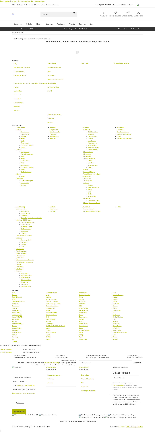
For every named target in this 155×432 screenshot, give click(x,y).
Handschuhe (92, 196)
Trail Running (54, 136)
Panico (48, 330)
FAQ (13, 5)
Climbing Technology (120, 332)
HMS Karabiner (93, 132)
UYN (13, 292)
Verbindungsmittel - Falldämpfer (31, 218)
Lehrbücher (24, 284)
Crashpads (120, 130)
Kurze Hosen (25, 132)
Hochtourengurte (26, 227)
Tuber (90, 167)
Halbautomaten (93, 165)
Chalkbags (86, 176)
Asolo (81, 315)
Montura (115, 297)
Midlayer (23, 136)
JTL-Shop (121, 427)
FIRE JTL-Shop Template (134, 427)
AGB (82, 383)
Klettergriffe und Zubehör (91, 203)
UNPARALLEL (17, 310)
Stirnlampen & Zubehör (24, 235)
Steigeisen (24, 231)
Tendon (14, 308)
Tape (89, 192)
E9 (13, 339)
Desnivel (15, 330)
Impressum (84, 387)
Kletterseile (87, 156)
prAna (115, 301)
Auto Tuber (91, 163)
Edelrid (48, 337)
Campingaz (49, 323)
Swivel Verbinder (93, 147)
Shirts (22, 141)
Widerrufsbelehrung (87, 379)
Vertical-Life (117, 310)
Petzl (80, 337)
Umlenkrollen (92, 145)
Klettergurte (87, 154)
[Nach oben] (0, 431)
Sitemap (50, 383)
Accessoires (25, 183)
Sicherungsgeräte (89, 158)
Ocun (114, 335)
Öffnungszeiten (39, 5)
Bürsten (90, 185)
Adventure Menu (51, 315)
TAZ (80, 306)
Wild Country (16, 312)
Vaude (48, 310)
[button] (139, 4)
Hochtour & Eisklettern (23, 220)
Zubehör (86, 183)
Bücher (18, 271)
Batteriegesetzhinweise (88, 390)
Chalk (89, 194)
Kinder (18, 174)
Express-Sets (92, 136)
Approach (53, 134)
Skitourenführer (26, 280)
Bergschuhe (54, 130)
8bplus (14, 335)
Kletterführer (25, 273)
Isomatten (24, 242)
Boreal (115, 337)
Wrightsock (83, 312)
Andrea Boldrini (84, 330)
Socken (23, 185)
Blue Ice (115, 321)
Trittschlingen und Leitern (91, 174)
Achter (90, 161)
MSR (14, 299)
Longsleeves (25, 134)
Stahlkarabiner (92, 149)
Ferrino (48, 321)
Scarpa (14, 341)
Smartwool (15, 306)
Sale (119, 207)
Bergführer (24, 282)
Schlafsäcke (20, 255)
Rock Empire (117, 330)
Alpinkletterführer (26, 275)
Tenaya (115, 306)
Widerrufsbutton (19, 411)
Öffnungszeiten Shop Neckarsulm (23, 393)
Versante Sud (83, 310)
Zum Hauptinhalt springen (9, 1)
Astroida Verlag (17, 323)
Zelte (22, 246)
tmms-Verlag (83, 308)
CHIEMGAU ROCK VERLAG (55, 326)
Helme (85, 169)
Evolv (81, 328)
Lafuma (14, 295)
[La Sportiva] (77, 53)
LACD (48, 328)
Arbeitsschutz (20, 209)
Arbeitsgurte (25, 211)
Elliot (114, 319)
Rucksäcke (20, 249)
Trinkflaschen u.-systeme (24, 262)
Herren (18, 130)
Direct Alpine (83, 323)
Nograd (81, 299)
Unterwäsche (25, 143)
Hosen (23, 138)
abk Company (17, 315)
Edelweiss (116, 323)
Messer (18, 264)
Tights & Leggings (27, 154)
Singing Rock (16, 332)
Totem (115, 308)
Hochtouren (54, 209)
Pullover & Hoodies (27, 145)
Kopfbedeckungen (27, 180)
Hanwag (15, 337)
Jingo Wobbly (16, 328)
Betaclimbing (83, 326)
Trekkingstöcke (21, 251)
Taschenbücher (26, 286)
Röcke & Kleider (26, 172)
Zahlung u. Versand (52, 5)
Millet (81, 297)
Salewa (115, 339)
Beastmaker (83, 317)
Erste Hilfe (19, 266)
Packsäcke (20, 258)
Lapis (47, 295)
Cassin (14, 326)
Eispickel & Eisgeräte (28, 222)
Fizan (81, 321)
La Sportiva (83, 339)
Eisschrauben (25, 224)
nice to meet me (51, 299)
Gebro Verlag (117, 326)
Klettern (52, 211)
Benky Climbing (118, 317)
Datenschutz (85, 375)
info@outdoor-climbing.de (25, 385)
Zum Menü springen (38, 1)
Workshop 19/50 (51, 312)
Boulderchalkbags (123, 132)
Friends (90, 138)
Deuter (81, 319)
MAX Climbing (17, 297)
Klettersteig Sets (93, 200)
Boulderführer (25, 277)
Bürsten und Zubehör (124, 134)
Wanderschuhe (55, 132)
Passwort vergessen (54, 375)
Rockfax (82, 304)
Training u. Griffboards (124, 138)
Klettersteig (87, 198)
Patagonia (82, 301)
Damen (18, 149)
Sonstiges (19, 178)
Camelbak (15, 319)
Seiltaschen (87, 178)
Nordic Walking (21, 253)
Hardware (86, 130)
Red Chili (15, 304)
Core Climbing (50, 319)
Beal (47, 317)
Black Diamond (51, 332)
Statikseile (24, 215)
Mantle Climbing (118, 295)
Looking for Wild (84, 295)
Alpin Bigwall (87, 180)
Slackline (19, 269)
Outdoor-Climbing (52, 301)
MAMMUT (116, 328)
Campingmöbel (26, 240)
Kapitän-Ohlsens (51, 292)
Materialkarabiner (93, 187)
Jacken (23, 147)
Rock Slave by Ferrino (53, 304)
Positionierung (25, 213)
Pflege (90, 189)
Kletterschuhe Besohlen (25, 5)
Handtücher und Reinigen (25, 260)
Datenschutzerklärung (51, 363)
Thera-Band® (50, 308)
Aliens (48, 339)
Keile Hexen (92, 141)
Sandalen (53, 138)
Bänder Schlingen (89, 172)
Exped (48, 335)
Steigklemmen (92, 143)
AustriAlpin (116, 315)
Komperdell (83, 292)
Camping (19, 238)
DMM (81, 332)
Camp (81, 335)
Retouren (50, 379)
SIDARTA (116, 304)
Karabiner (91, 134)
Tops (22, 156)
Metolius (48, 297)
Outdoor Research (18, 301)
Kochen (23, 244)
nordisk (115, 299)
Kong (114, 292)
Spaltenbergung (26, 229)
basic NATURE (17, 317)
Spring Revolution (52, 306)
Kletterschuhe (88, 152)
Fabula (14, 321)
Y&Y (114, 312)
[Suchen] (74, 13)
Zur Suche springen (24, 1)
